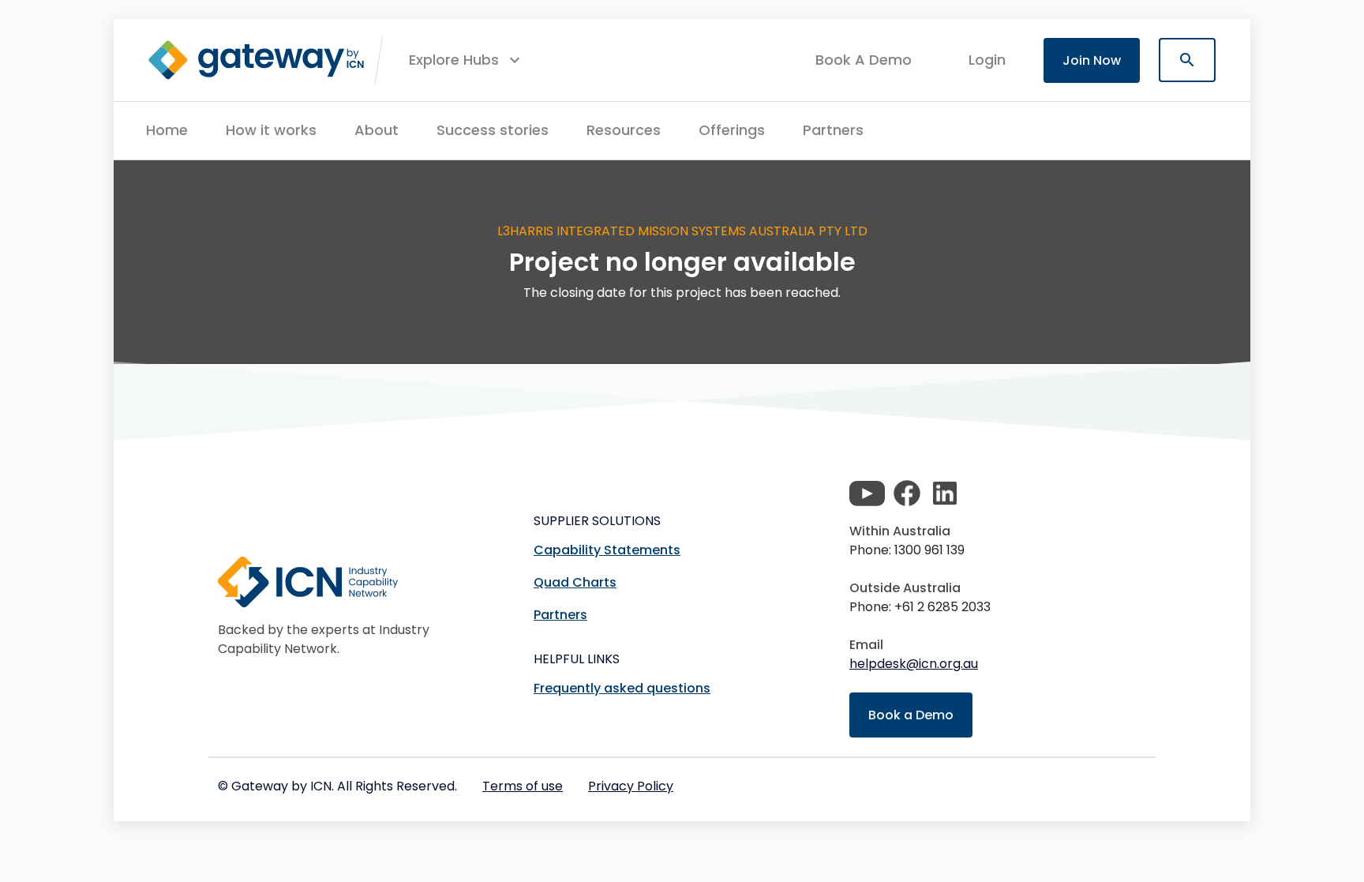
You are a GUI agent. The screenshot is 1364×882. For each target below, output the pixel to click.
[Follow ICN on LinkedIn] (945, 493)
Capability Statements (607, 550)
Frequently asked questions (622, 688)
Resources (623, 130)
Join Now (1091, 60)
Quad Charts (575, 582)
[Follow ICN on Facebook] (907, 493)
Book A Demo (863, 60)
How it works (271, 130)
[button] (466, 60)
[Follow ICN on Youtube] (867, 493)
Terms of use (522, 786)
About (376, 130)
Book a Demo (911, 715)
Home (167, 130)
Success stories (493, 130)
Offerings (732, 130)
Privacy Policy (630, 786)
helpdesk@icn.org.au (913, 664)
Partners (833, 130)
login (987, 59)
